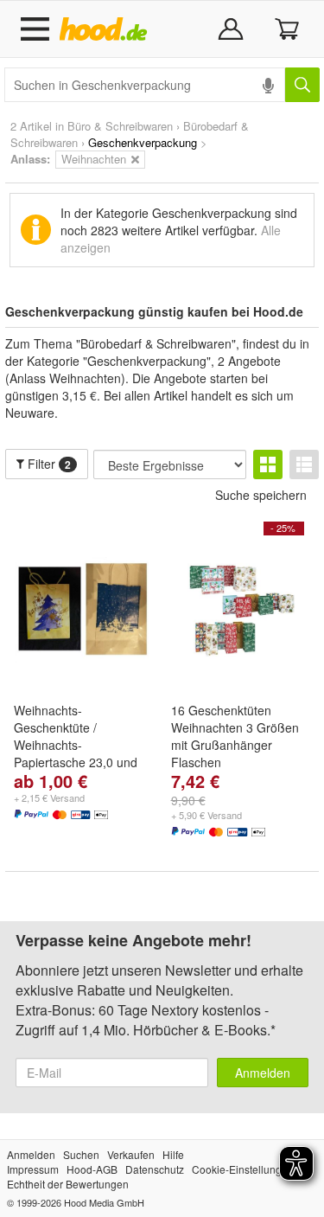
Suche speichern (261, 494)
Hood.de (107, 29)
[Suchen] (302, 84)
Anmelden (262, 1072)
